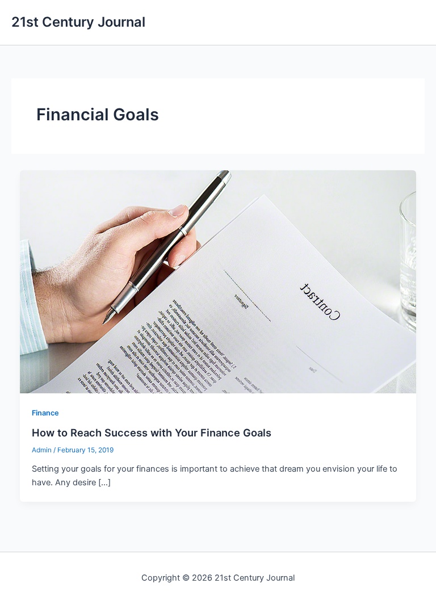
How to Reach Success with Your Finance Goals (151, 432)
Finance (45, 413)
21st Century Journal (78, 22)
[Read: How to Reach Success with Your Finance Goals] (218, 281)
